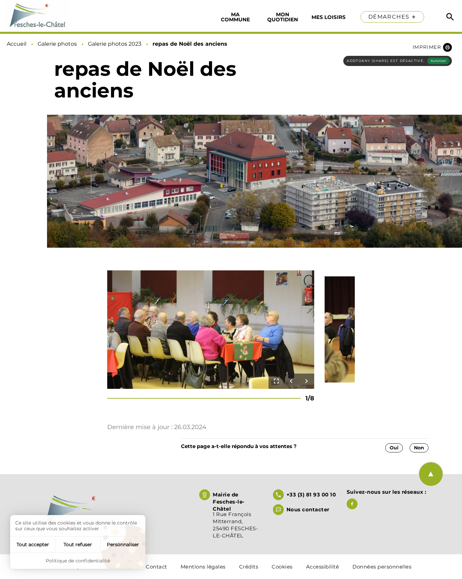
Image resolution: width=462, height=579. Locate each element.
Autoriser (438, 61)
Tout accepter (33, 544)
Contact (156, 566)
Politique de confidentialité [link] (78, 561)
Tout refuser (78, 544)
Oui (394, 448)
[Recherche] (450, 17)
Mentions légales (203, 566)
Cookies (282, 566)
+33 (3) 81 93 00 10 (311, 494)
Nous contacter (307, 509)
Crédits (248, 566)
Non (419, 448)
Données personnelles (381, 566)
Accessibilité (322, 566)
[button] (432, 47)
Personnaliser (123, 544)
